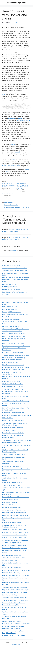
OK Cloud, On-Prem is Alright (11, 326)
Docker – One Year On (7, 194)
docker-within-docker (23, 120)
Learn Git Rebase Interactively (11, 555)
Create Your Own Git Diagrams (11, 567)
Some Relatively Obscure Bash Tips (13, 433)
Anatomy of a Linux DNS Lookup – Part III (15, 532)
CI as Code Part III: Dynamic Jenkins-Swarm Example (8, 185)
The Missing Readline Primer (11, 485)
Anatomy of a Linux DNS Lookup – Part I (14, 268)
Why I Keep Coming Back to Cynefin (13, 389)
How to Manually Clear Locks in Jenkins (14, 592)
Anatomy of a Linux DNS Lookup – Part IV (15, 529)
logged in (13, 250)
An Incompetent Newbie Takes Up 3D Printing (16, 415)
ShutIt (4, 94)
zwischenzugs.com (16, 3)
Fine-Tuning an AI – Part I (10, 284)
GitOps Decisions (7, 418)
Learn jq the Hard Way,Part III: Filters (13, 336)
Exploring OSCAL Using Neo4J (11, 289)
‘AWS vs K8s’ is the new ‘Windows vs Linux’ (15, 497)
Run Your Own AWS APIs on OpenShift (14, 635)
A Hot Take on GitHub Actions (11, 466)
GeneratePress (16, 644)
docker (20, 118)
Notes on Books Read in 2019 (11, 442)
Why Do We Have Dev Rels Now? (12, 427)
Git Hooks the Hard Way (9, 505)
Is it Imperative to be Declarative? (12, 352)
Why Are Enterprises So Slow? (11, 522)
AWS (18, 166)
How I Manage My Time (9, 595)
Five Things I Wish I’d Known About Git (14, 512)
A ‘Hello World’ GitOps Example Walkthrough (15, 401)
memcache (11, 118)
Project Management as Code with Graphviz (15, 590)
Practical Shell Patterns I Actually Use (13, 386)
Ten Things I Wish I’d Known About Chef (14, 597)
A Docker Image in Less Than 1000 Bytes (15, 540)
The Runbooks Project (9, 430)
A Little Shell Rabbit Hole (10, 362)
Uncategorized (8, 202)
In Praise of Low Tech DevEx (11, 319)
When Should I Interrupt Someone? (13, 412)
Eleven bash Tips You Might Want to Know (15, 515)
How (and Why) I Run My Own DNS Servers (15, 277)
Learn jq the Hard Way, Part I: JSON (13, 343)
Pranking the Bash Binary (10, 499)
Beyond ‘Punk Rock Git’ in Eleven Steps (14, 545)
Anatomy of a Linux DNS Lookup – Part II (14, 535)
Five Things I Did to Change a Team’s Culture (16, 570)
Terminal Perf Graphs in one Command (14, 558)
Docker (13, 160)
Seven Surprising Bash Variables (12, 482)
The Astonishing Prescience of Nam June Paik (16, 440)
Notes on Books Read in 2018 (11, 507)
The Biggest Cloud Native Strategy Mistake (15, 355)
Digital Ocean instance (9, 166)
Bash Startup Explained (9, 502)
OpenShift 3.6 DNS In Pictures (11, 621)
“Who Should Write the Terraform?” (13, 365)
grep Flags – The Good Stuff (11, 265)
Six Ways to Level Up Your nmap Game (14, 510)
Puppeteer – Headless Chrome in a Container (16, 624)
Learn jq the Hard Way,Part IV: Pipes (13, 333)
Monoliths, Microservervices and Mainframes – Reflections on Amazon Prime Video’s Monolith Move (16, 348)
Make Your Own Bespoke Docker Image (16, 207)
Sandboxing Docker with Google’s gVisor (14, 548)
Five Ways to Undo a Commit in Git (13, 420)
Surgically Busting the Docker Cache (13, 454)
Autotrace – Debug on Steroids (11, 542)
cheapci (17, 152)
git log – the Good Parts (9, 560)
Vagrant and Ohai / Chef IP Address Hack (15, 600)
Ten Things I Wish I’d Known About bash (14, 270)
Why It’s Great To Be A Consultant (12, 384)
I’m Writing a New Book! (9, 287)
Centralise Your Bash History (11, 573)
